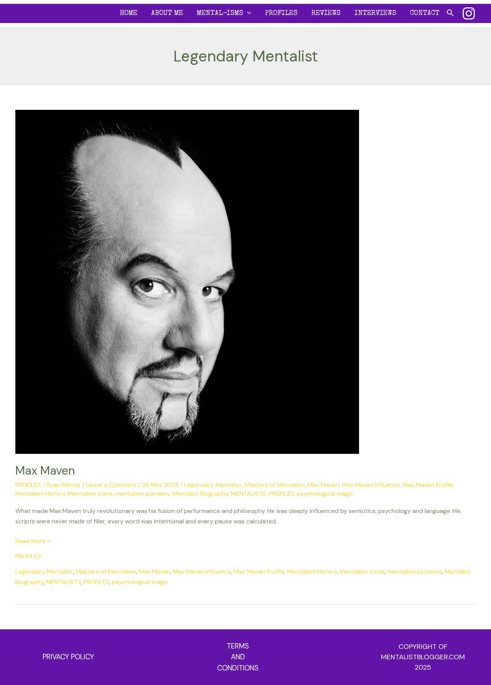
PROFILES (281, 13)
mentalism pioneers (142, 494)
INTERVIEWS (375, 13)
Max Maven (45, 470)
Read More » (32, 540)
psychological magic (325, 494)
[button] (247, 13)
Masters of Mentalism (275, 485)
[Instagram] (469, 13)
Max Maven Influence (371, 485)
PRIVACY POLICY (68, 657)
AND (238, 657)
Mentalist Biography (200, 494)
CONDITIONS (238, 668)
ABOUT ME (167, 13)
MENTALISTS (248, 494)
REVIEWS (326, 13)
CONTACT (425, 13)
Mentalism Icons (90, 494)
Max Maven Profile (428, 485)
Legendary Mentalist (213, 485)
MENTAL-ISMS (220, 13)
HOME (128, 13)
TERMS (238, 646)
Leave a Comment (111, 485)
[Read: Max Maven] (187, 281)
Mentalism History (40, 494)
